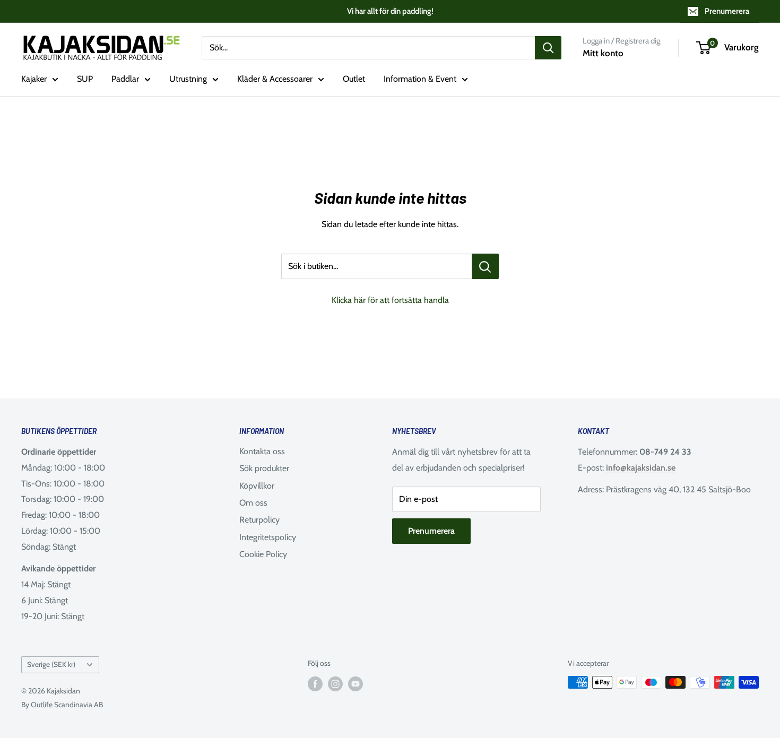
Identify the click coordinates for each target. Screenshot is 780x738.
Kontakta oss (262, 451)
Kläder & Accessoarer (275, 79)
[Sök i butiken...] (485, 266)
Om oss (253, 503)
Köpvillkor (256, 486)
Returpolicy (259, 520)
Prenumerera (727, 11)
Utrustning (188, 79)
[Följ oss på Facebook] (315, 683)
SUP (85, 79)
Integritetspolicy (267, 537)
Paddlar (125, 79)
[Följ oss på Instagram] (335, 683)
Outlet (354, 79)
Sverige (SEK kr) (51, 664)
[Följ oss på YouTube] (355, 683)
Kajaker (34, 79)
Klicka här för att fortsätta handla (390, 300)
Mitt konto (603, 53)
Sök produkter (264, 468)
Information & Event (420, 79)
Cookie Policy (263, 554)
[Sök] (548, 47)
